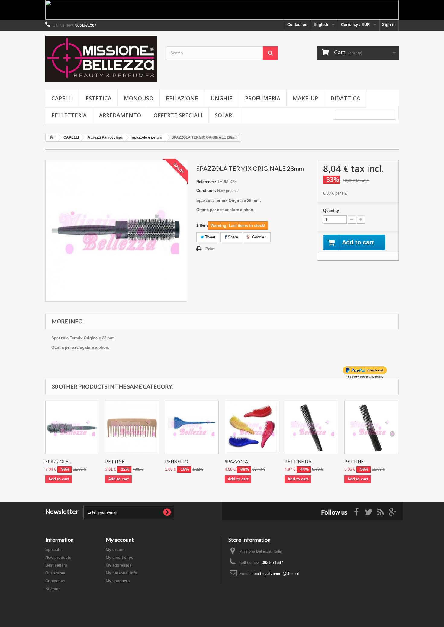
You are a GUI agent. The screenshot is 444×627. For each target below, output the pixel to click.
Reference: (206, 181)
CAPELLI (62, 98)
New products (58, 557)
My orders (115, 549)
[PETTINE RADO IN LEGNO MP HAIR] (132, 427)
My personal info (121, 573)
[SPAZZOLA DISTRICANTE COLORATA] (251, 427)
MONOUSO (138, 98)
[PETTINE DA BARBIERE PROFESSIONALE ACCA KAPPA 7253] (311, 427)
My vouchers (118, 581)
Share (232, 237)
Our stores (55, 573)
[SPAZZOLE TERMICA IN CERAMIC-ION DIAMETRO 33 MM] (72, 427)
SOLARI (224, 115)
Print (209, 249)
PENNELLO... (178, 461)
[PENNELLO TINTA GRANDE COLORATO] (192, 427)
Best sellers (56, 565)
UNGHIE (222, 98)
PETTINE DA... (299, 461)
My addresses (118, 565)
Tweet (209, 237)
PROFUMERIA (262, 98)
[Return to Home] (51, 137)
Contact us (297, 24)
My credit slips (119, 557)
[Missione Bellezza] (101, 59)
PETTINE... (116, 461)
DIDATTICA (345, 98)
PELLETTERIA (69, 115)
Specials (53, 549)
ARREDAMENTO (120, 115)
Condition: (206, 190)
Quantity (331, 210)
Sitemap (53, 589)
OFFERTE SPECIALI (177, 115)
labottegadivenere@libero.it (275, 573)
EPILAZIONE (182, 98)
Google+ (259, 237)
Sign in (389, 24)
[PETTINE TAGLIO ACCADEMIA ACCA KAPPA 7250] (371, 427)
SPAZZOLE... (58, 461)
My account (120, 539)
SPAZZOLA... (238, 461)
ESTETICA (98, 98)
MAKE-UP (305, 98)
